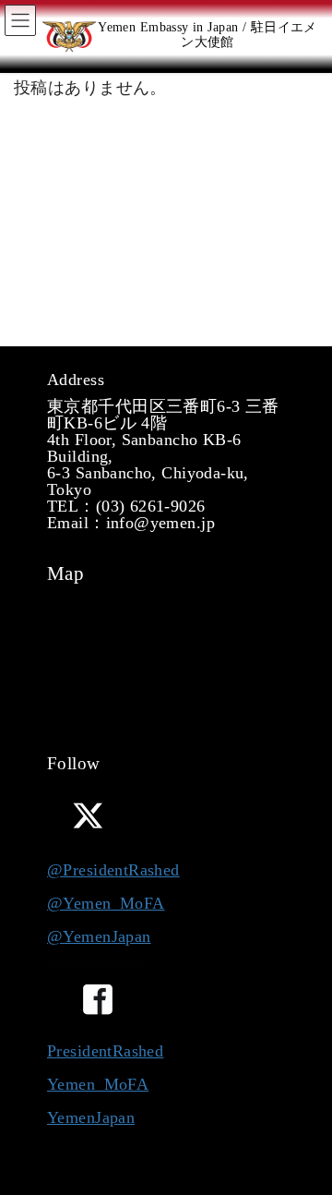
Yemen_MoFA (97, 1084)
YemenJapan (91, 1117)
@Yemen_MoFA (106, 903)
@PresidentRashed (113, 870)
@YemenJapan (99, 936)
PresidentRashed (105, 1051)
